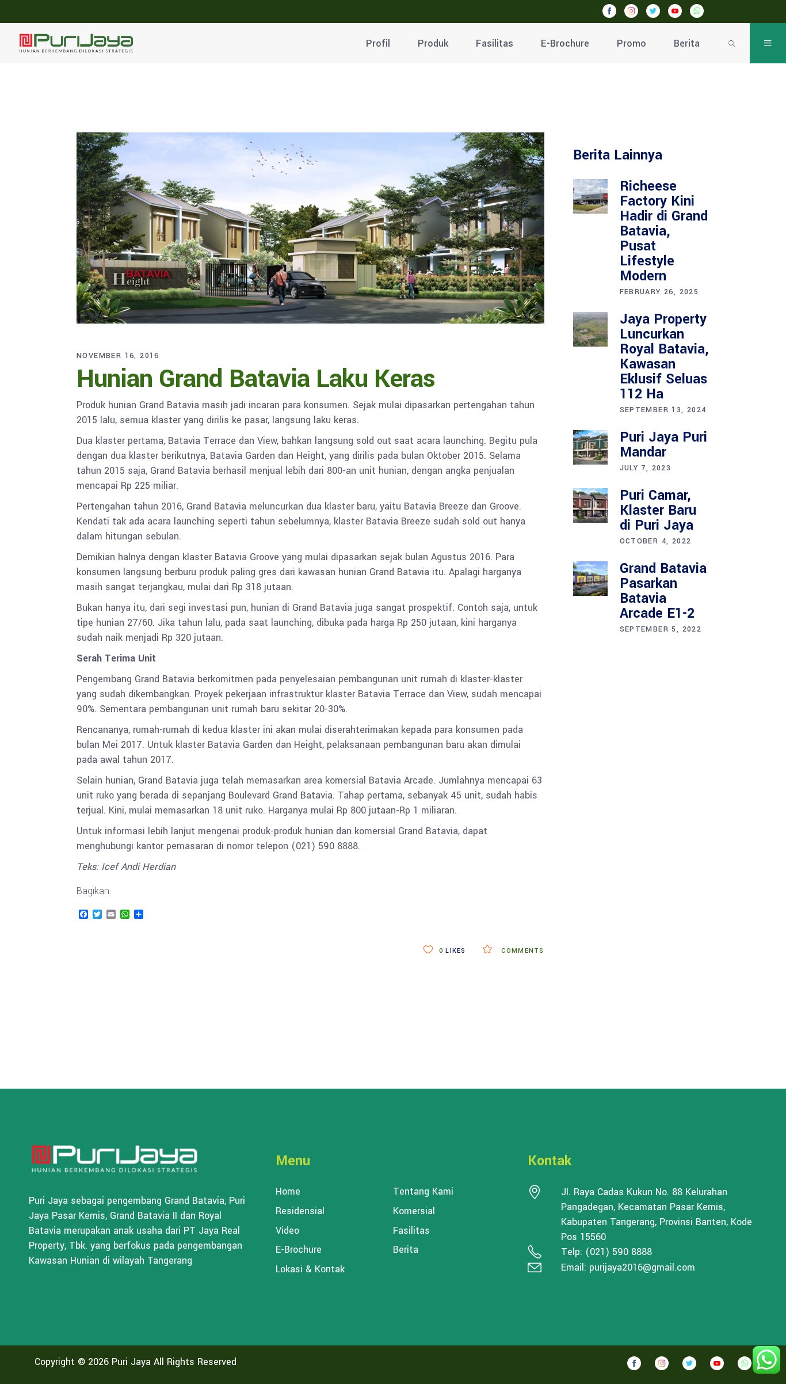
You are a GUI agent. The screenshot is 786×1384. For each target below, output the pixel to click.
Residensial (300, 1211)
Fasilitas (411, 1231)
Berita (405, 1250)
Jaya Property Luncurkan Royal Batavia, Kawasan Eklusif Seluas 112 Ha (664, 357)
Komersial (414, 1211)
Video (287, 1231)
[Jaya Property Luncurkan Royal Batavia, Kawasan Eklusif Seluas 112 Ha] (590, 329)
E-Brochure (299, 1250)
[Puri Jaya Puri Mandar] (590, 447)
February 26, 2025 (659, 292)
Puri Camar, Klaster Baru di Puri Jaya (658, 510)
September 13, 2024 (663, 410)
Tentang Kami (423, 1191)
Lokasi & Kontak (310, 1269)
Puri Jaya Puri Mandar (663, 445)
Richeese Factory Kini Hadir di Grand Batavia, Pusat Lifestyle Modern (664, 231)
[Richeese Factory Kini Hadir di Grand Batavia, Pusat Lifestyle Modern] (590, 196)
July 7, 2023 (645, 468)
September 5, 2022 (661, 629)
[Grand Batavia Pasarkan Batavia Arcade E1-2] (590, 578)
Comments (521, 950)
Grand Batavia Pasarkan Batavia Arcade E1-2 (663, 591)
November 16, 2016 (118, 356)
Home (288, 1191)
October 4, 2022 (656, 541)
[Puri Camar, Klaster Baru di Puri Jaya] (590, 505)
